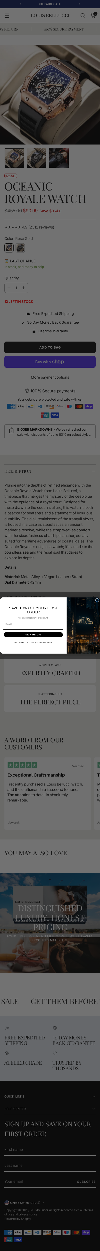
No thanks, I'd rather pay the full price (33, 642)
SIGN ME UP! (33, 634)
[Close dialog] (97, 600)
